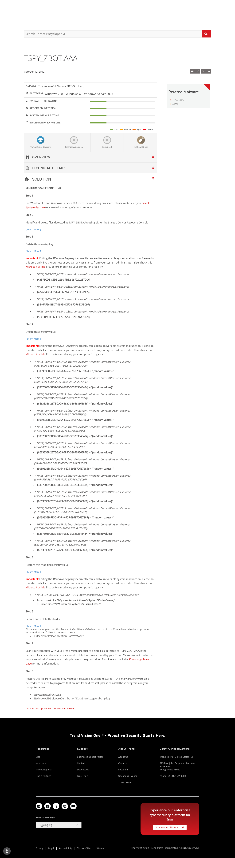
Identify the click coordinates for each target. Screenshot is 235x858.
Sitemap (100, 848)
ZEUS (175, 103)
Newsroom (41, 763)
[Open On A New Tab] (203, 71)
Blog (38, 756)
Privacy (39, 848)
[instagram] (65, 806)
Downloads (83, 769)
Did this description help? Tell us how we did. (50, 708)
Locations (123, 769)
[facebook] (197, 71)
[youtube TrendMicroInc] (73, 806)
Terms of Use (84, 848)
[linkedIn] (208, 71)
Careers (122, 763)
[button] (90, 168)
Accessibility (65, 848)
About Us (123, 756)
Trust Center (125, 782)
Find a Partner (43, 775)
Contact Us (83, 763)
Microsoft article (35, 266)
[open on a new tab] (56, 806)
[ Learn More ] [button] (33, 229)
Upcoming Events (127, 775)
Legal (51, 848)
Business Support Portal (90, 756)
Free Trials (82, 775)
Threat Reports (44, 769)
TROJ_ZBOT (179, 99)
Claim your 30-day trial (168, 827)
